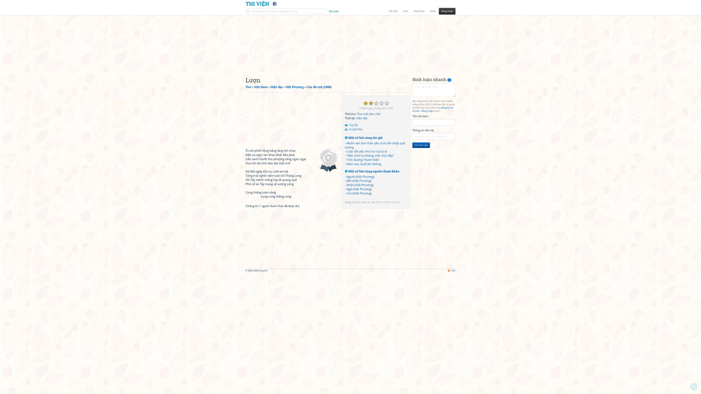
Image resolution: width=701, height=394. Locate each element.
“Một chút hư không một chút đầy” (370, 156)
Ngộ (349, 189)
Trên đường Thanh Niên (362, 160)
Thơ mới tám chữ (368, 114)
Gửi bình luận (421, 145)
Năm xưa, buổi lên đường (363, 164)
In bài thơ (355, 129)
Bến (349, 181)
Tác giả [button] (393, 11)
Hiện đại (361, 118)
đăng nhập (427, 111)
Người (350, 177)
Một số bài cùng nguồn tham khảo (373, 171)
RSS (453, 270)
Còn (349, 193)
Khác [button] (433, 11)
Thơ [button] (405, 11)
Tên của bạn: (420, 116)
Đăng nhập (447, 11)
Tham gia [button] (418, 11)
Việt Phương (365, 177)
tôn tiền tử (363, 202)
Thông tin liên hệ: (423, 130)
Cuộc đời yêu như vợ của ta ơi (366, 151)
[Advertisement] (350, 42)
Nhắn (350, 185)
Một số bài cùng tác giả (365, 138)
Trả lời (353, 125)
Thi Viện (257, 3)
